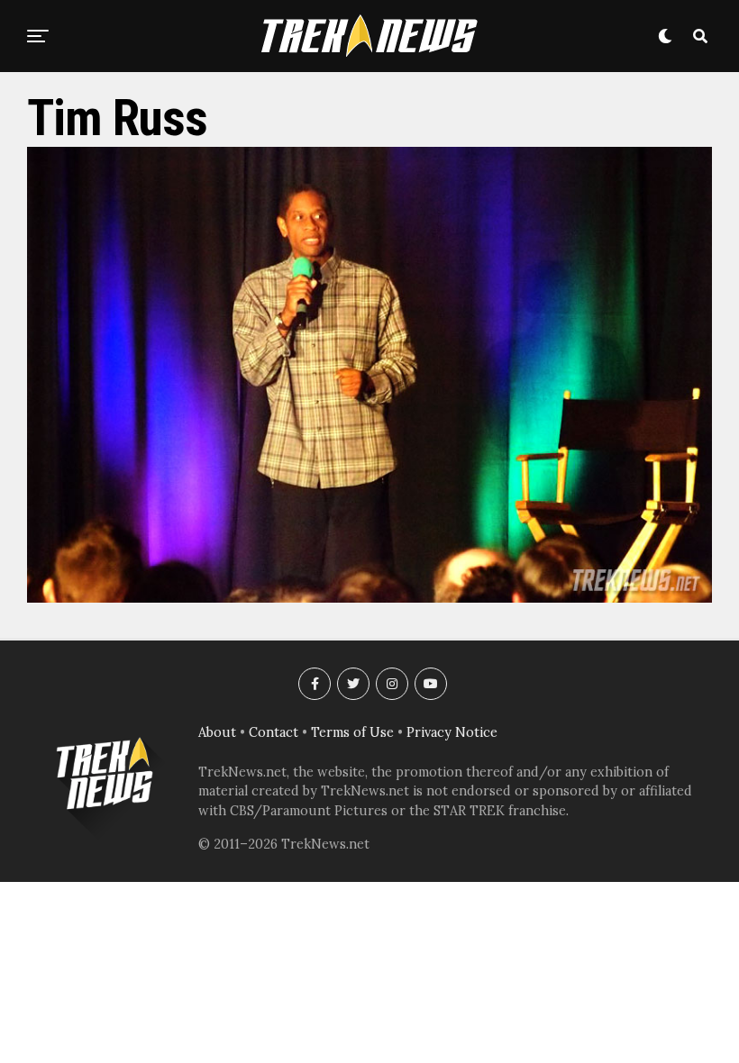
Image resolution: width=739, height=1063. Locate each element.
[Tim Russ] (369, 597)
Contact (273, 732)
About (217, 732)
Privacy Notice (451, 732)
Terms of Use (352, 732)
